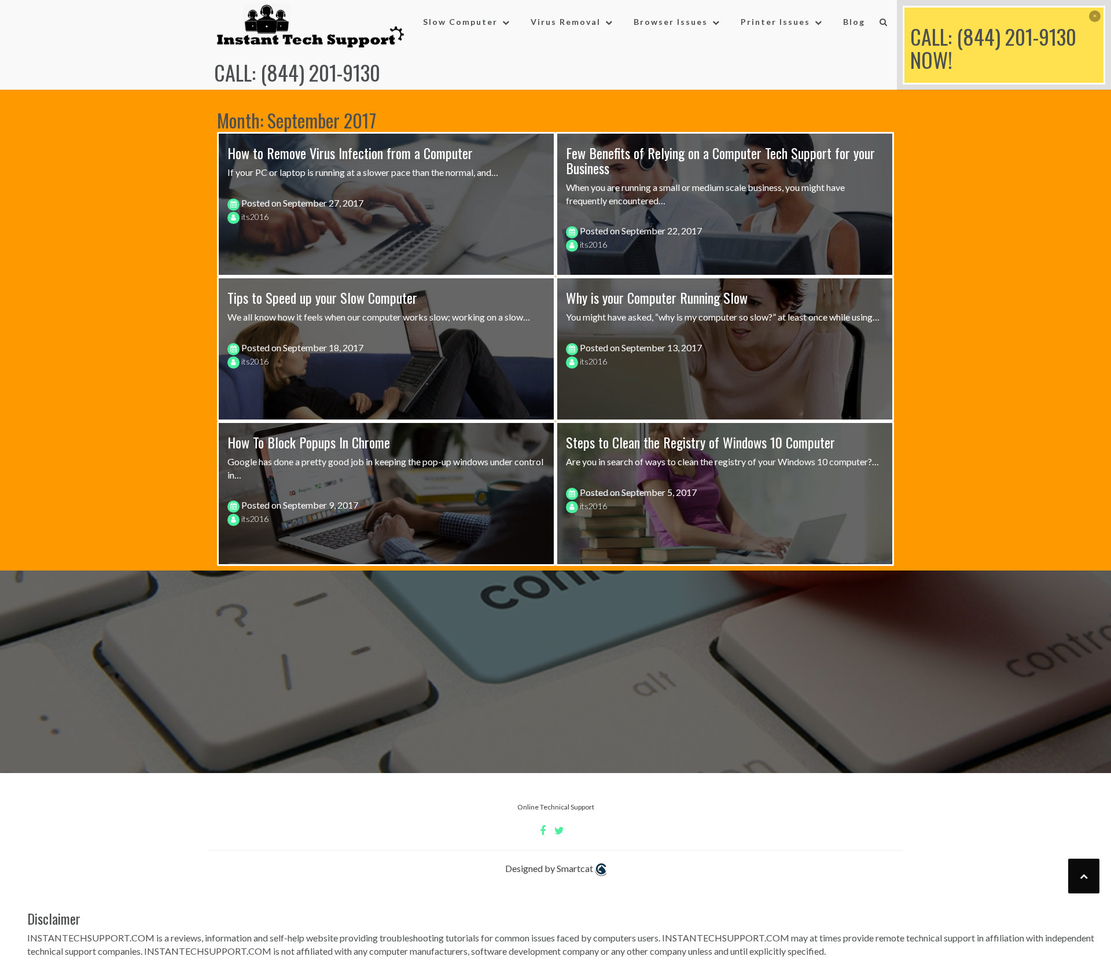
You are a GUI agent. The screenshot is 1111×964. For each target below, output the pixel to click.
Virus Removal (566, 22)
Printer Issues (775, 22)
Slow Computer (460, 22)
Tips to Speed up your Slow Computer (322, 297)
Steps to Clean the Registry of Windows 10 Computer (700, 442)
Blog (854, 22)
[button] (884, 24)
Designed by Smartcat (550, 868)
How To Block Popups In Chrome (308, 442)
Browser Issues (671, 22)
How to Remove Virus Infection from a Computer (350, 152)
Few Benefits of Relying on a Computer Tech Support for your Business (720, 160)
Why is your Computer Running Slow (657, 297)
